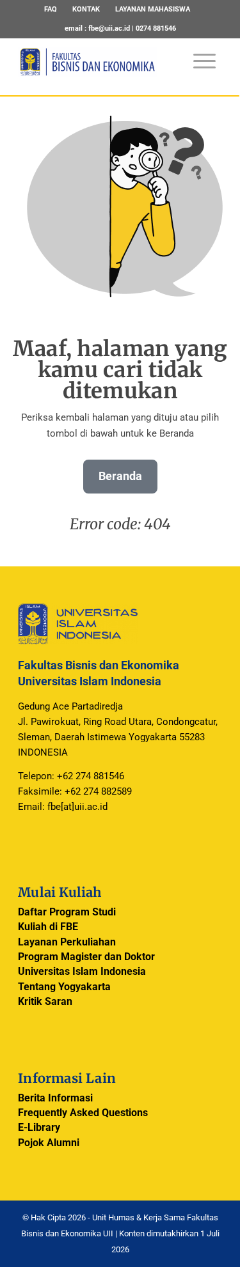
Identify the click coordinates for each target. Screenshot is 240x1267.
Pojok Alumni (48, 1143)
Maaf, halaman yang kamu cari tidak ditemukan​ (120, 369)
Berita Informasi (55, 1098)
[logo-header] (99, 69)
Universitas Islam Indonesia (82, 971)
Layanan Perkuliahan (67, 942)
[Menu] (198, 54)
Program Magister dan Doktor (86, 957)
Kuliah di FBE (48, 927)
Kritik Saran (45, 1001)
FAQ (50, 9)
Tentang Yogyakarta (64, 987)
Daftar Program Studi (67, 912)
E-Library (39, 1127)
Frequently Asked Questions (83, 1113)
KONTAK (86, 9)
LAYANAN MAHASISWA (152, 9)
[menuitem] (51, 9)
